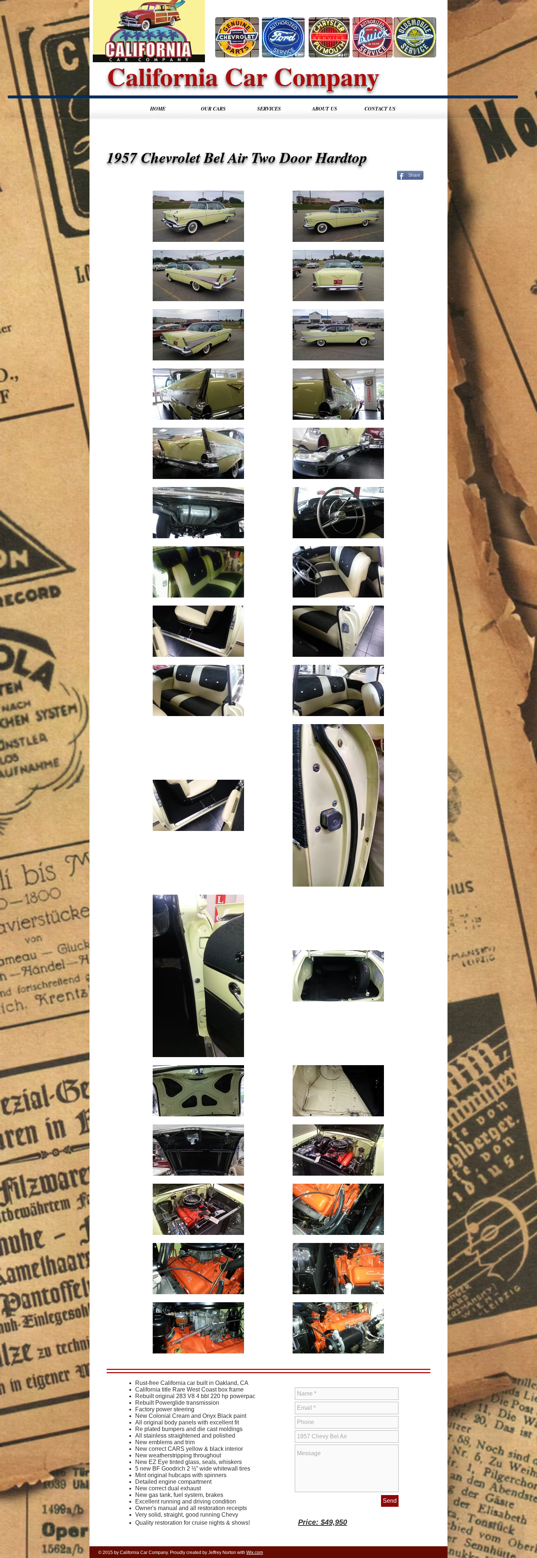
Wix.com (254, 1552)
